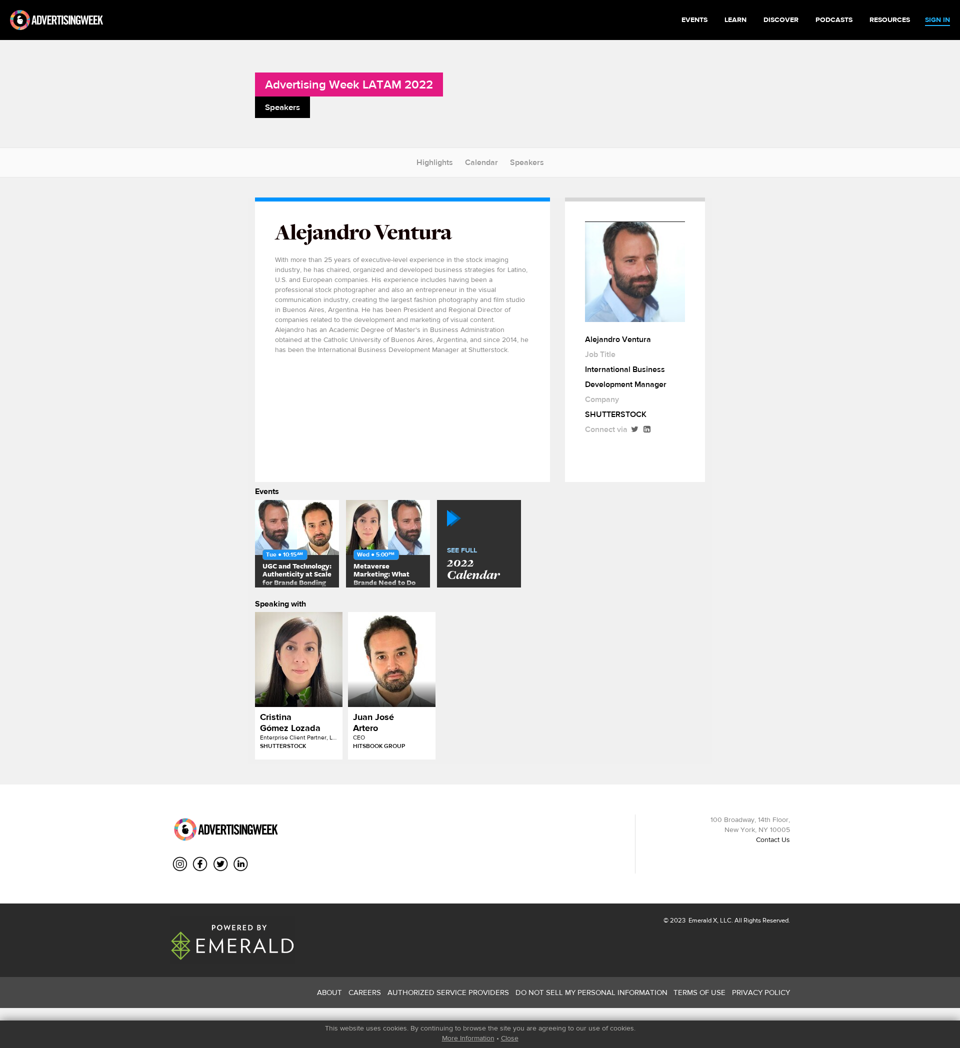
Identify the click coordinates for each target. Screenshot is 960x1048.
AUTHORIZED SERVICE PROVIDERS (448, 992)
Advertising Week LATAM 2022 (349, 84)
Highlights (434, 162)
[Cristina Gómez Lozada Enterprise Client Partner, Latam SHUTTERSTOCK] (298, 659)
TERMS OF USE (700, 992)
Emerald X (702, 920)
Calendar (481, 162)
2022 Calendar (473, 564)
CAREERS (364, 992)
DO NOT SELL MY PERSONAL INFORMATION (592, 992)
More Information (468, 1038)
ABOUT (329, 992)
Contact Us (773, 840)
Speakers (527, 162)
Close (509, 1038)
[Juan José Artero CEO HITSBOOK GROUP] (392, 659)
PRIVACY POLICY (761, 992)
